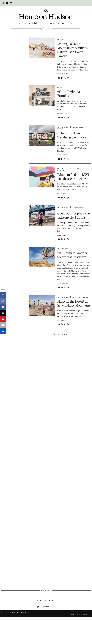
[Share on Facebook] (61, 77)
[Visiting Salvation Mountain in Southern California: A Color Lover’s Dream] (42, 48)
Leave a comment (64, 113)
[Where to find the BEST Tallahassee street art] (42, 177)
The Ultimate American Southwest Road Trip (73, 255)
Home (59, 87)
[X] (3, 313)
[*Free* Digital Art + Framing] (42, 95)
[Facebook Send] (3, 307)
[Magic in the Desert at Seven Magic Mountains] (42, 305)
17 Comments (62, 155)
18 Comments (62, 235)
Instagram (47, 601)
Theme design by (80, 614)
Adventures (62, 39)
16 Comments (62, 193)
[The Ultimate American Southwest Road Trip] (42, 257)
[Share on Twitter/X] (64, 77)
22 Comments (62, 74)
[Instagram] (3, 3)
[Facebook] (3, 295)
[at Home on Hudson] (46, 17)
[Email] (7, 3)
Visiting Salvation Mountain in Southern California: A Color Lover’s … (72, 49)
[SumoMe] (3, 331)
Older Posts (60, 334)
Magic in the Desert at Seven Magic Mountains (73, 303)
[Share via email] (58, 77)
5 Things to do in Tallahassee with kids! (72, 135)
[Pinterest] (3, 319)
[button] (89, 3)
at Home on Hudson (17, 612)
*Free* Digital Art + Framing (70, 93)
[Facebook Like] (3, 301)
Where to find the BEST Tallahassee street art (73, 176)
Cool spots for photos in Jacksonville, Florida (73, 215)
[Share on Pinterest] (67, 77)
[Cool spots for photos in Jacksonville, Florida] (42, 215)
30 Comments (62, 283)
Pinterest (47, 607)
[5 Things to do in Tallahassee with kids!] (42, 135)
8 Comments (62, 320)
